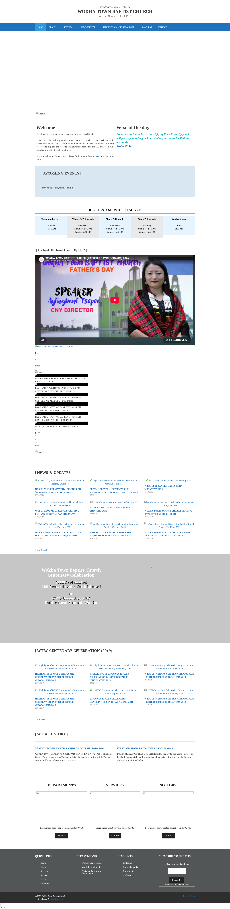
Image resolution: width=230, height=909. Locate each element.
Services (44, 875)
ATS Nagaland (57, 899)
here (97, 156)
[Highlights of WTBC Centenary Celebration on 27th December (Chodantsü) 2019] (60, 693)
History (44, 866)
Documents (128, 871)
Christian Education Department (91, 872)
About (52, 27)
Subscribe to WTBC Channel (59, 346)
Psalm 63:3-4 (124, 146)
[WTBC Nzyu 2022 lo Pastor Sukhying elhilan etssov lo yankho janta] (60, 505)
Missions (44, 883)
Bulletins (127, 862)
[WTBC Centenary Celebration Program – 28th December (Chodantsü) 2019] (169, 693)
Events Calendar (131, 866)
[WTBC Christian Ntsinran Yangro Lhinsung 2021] (114, 502)
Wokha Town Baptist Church (115, 11)
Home (41, 27)
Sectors (68, 27)
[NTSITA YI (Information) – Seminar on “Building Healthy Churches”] (60, 483)
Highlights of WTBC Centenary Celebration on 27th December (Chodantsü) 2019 (54, 702)
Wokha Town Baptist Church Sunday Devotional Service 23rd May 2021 (167, 534)
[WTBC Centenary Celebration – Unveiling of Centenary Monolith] (115, 693)
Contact (162, 27)
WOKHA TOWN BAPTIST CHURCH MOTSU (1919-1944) (70, 748)
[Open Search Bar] (191, 27)
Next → (46, 549)
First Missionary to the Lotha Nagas (145, 748)
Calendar (147, 27)
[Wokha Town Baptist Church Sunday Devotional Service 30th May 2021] (115, 527)
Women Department (92, 862)
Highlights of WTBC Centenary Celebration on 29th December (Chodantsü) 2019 (54, 677)
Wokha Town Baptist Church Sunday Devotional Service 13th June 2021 (58, 534)
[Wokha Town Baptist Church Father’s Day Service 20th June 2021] (169, 505)
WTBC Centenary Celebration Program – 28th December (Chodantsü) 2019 (169, 700)
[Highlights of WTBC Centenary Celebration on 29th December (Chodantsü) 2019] (60, 668)
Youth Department (91, 866)
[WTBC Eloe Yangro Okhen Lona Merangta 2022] (170, 480)
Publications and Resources (118, 27)
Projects (44, 879)
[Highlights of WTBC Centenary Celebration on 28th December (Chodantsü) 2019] (115, 668)
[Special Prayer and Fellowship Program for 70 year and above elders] (115, 483)
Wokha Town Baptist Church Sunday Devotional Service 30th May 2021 (113, 534)
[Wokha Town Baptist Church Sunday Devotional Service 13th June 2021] (60, 527)
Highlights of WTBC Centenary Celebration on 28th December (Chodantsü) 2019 (109, 677)
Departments (88, 27)
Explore (61, 835)
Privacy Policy (189, 896)
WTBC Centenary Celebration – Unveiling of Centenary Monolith (111, 700)
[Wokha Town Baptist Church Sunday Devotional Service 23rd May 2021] (169, 527)
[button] (115, 102)
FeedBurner (183, 884)
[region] (115, 77)
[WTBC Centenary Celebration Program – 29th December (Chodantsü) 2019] (169, 668)
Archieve (127, 875)
